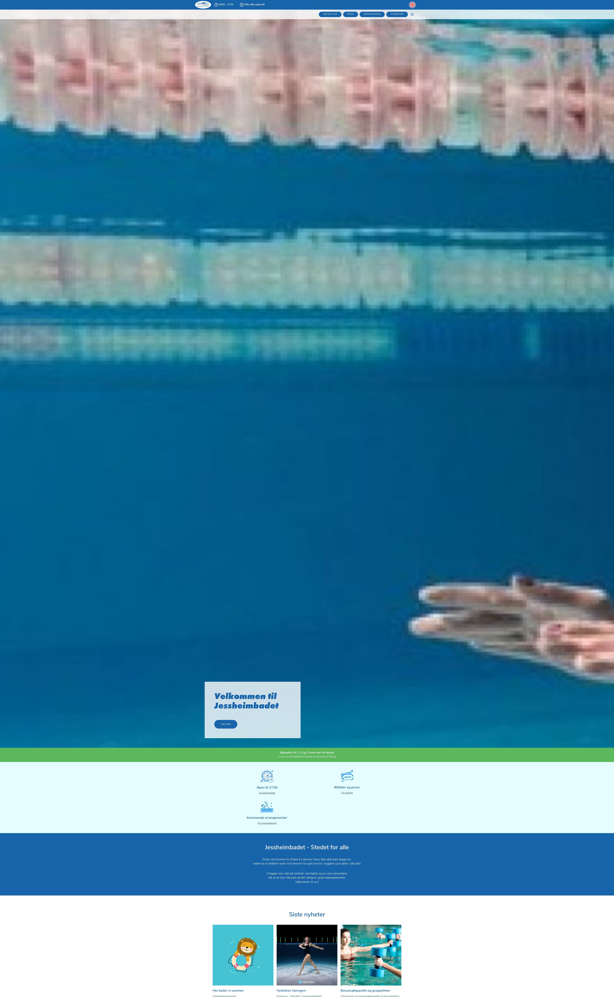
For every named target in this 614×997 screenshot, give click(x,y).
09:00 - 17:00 (226, 5)
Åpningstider (397, 14)
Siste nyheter (307, 915)
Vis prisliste (347, 793)
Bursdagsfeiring (372, 14)
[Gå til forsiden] (203, 4)
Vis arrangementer (267, 823)
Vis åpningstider (267, 793)
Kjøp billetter (330, 14)
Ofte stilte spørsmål (254, 5)
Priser (350, 14)
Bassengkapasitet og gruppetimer (365, 990)
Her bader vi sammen (228, 990)
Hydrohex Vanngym (291, 990)
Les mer (226, 724)
